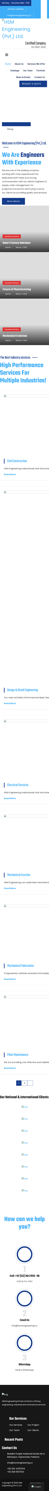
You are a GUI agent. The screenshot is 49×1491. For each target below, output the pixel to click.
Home (8, 64)
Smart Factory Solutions (16, 243)
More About (13, 201)
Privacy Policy (36, 1483)
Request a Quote (32, 83)
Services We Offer (36, 64)
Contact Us (39, 77)
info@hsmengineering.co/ (19, 15)
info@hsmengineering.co (20, 1462)
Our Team (28, 70)
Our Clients (33, 1430)
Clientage (14, 70)
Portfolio (40, 70)
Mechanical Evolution (15, 336)
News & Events (23, 77)
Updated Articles (12, 236)
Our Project (33, 1424)
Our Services (15, 1424)
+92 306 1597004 (15, 1471)
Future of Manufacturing (17, 289)
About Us (19, 64)
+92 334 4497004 (15, 9)
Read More (10, 474)
